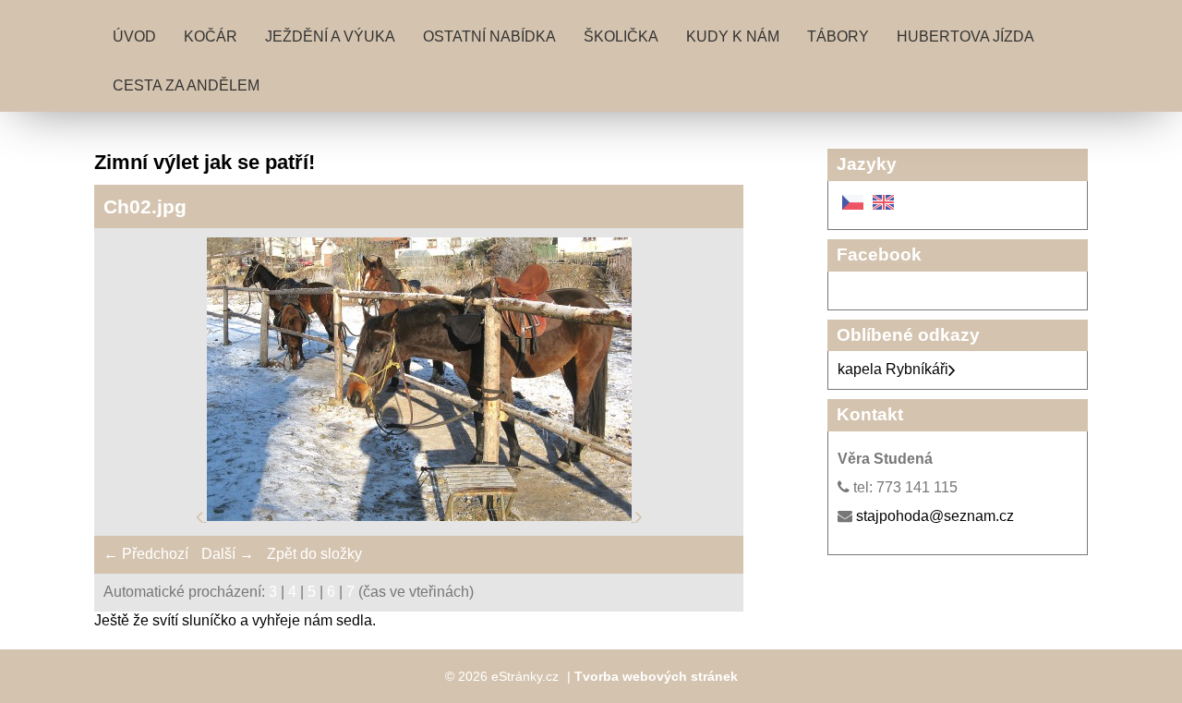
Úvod (134, 36)
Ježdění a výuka (330, 36)
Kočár (210, 36)
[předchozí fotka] (201, 516)
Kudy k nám (732, 36)
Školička (621, 36)
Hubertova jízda (965, 36)
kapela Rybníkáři (893, 369)
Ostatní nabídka (489, 36)
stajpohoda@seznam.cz (935, 516)
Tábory (838, 36)
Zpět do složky (314, 554)
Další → (227, 554)
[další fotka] (639, 516)
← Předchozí (145, 554)
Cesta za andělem (186, 85)
